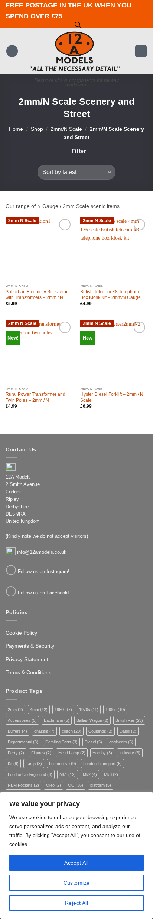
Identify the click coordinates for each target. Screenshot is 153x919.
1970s (88, 709)
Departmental (23, 742)
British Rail (129, 720)
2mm (15, 709)
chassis (44, 731)
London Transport (102, 763)
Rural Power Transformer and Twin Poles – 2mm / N (35, 397)
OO (75, 785)
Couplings (100, 731)
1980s (115, 709)
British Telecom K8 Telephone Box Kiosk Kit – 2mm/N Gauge (110, 294)
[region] (76, 855)
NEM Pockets (23, 785)
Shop (37, 129)
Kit (13, 763)
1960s (63, 709)
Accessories (22, 720)
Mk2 (90, 774)
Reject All (76, 903)
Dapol (128, 731)
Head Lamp (71, 753)
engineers (121, 742)
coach (71, 731)
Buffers (17, 731)
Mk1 (67, 774)
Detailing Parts (61, 742)
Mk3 (111, 774)
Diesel (93, 742)
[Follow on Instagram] (11, 570)
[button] (12, 51)
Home (16, 129)
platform (100, 785)
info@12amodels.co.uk (41, 552)
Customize (77, 883)
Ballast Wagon (92, 720)
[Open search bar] (78, 25)
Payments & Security (30, 646)
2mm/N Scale (66, 129)
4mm (39, 709)
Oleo (53, 785)
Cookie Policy (21, 633)
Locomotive (62, 763)
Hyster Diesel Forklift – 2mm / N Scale (111, 397)
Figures (41, 753)
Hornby (102, 753)
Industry (129, 753)
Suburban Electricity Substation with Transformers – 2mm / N (37, 294)
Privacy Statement (27, 659)
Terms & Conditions (28, 672)
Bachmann (56, 720)
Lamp (34, 763)
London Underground (30, 774)
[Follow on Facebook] (11, 591)
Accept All (76, 863)
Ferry (16, 753)
